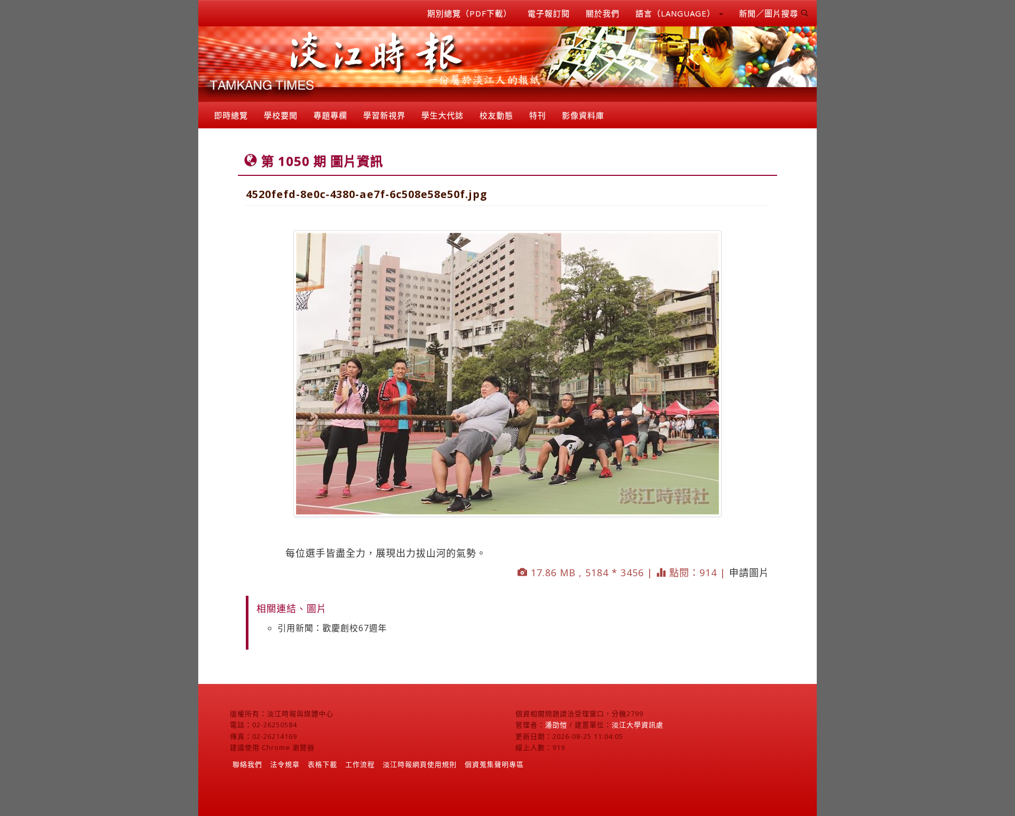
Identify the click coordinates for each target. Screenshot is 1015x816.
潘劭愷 (556, 724)
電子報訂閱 (549, 13)
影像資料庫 (583, 115)
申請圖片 (749, 572)
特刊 (537, 115)
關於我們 (603, 13)
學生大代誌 (442, 115)
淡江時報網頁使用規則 (420, 764)
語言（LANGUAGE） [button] (676, 13)
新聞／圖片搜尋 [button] (770, 13)
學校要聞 (281, 115)
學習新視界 (384, 115)
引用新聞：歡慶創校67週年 (332, 628)
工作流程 (360, 764)
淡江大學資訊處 (637, 724)
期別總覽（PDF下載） (469, 13)
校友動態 (496, 115)
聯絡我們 (247, 764)
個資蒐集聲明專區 (494, 764)
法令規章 (285, 764)
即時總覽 (231, 115)
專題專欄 (330, 115)
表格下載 (322, 764)
